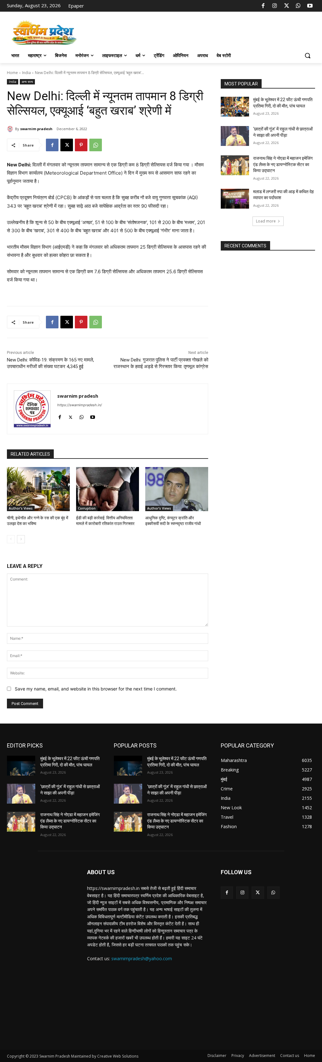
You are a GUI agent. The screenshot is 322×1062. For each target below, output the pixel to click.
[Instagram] (275, 6)
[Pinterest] (81, 145)
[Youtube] (310, 6)
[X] (286, 6)
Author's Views (21, 508)
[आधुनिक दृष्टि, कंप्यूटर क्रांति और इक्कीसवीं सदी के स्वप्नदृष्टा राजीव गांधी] (176, 489)
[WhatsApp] (298, 6)
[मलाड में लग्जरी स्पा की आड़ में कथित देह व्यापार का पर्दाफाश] (235, 199)
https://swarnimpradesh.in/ (79, 405)
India (26, 72)
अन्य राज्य (27, 81)
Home (12, 72)
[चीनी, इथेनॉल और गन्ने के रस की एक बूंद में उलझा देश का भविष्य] (38, 489)
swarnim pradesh (36, 128)
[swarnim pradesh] (11, 129)
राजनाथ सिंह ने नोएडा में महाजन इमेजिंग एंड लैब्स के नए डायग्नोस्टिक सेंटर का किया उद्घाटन (283, 164)
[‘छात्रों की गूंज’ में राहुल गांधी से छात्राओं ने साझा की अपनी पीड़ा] (235, 136)
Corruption (87, 508)
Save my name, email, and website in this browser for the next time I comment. (96, 688)
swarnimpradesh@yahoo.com (141, 958)
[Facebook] (263, 6)
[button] (307, 55)
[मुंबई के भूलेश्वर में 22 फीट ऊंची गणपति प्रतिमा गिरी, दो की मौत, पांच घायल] (235, 107)
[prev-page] (11, 539)
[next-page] (21, 539)
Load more (266, 221)
